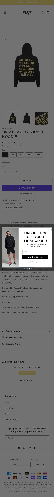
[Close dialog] (50, 229)
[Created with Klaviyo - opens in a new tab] (27, 268)
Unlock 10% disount (35, 257)
